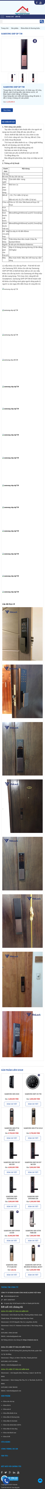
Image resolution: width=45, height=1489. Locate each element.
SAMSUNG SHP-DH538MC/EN (33, 1197)
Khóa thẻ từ (7, 1405)
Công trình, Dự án (9, 1449)
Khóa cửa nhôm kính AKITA (12, 1425)
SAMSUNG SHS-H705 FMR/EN (33, 1232)
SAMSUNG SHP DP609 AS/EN (12, 1232)
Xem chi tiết (12, 1104)
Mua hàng (6, 110)
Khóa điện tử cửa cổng (10, 1429)
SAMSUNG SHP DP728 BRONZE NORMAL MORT (33, 1266)
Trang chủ (10, 16)
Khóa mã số (7, 1409)
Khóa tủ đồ (6, 1436)
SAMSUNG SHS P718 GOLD (33, 1128)
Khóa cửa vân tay (8, 1401)
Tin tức (4, 1456)
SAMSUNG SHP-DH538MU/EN (12, 1197)
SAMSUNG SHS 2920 (11, 1094)
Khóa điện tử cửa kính (10, 1421)
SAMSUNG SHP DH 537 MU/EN (12, 1163)
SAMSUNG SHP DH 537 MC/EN (33, 1163)
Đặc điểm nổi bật (8, 122)
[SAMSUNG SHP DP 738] (22, 54)
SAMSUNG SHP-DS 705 (33, 1094)
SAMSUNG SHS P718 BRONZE (11, 1129)
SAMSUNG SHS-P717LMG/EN (12, 1266)
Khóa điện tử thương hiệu (11, 1417)
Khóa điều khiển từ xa (10, 1413)
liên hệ (17, 16)
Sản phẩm (5, 1396)
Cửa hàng (5, 1442)
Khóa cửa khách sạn (9, 1432)
